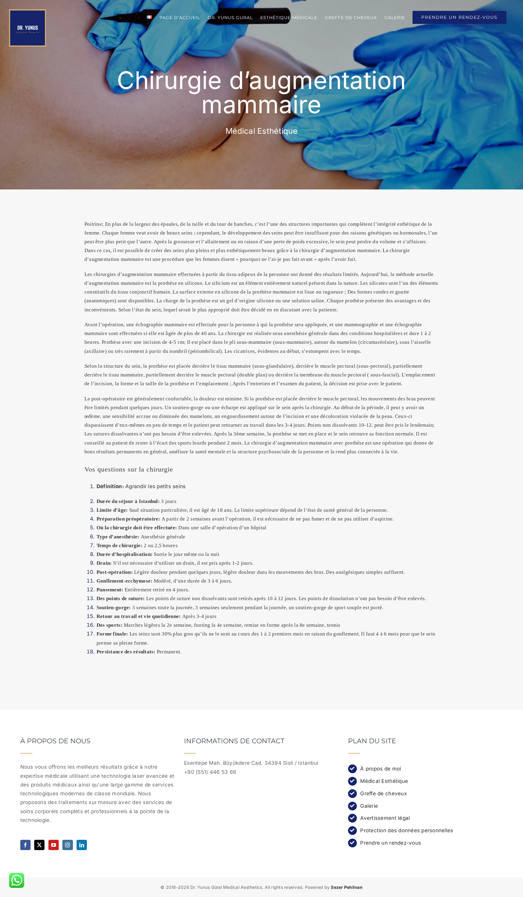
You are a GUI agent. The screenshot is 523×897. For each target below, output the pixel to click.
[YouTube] (53, 845)
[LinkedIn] (82, 845)
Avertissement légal (385, 818)
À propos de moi (380, 769)
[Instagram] (67, 845)
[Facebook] (25, 845)
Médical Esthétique (384, 781)
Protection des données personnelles (406, 830)
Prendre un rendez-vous (390, 843)
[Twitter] (39, 845)
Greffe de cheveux (383, 793)
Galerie (369, 806)
